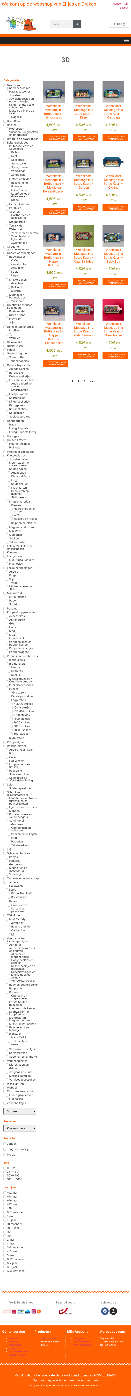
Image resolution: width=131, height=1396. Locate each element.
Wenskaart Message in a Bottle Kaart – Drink (83, 111)
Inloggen (117, 3)
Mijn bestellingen (82, 1341)
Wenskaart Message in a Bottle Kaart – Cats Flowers (83, 329)
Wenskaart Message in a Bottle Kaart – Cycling (113, 181)
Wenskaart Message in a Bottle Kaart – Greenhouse (113, 329)
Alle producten (48, 1338)
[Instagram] (113, 1311)
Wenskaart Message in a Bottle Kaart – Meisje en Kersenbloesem (54, 183)
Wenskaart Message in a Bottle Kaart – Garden (83, 181)
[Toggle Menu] (126, 40)
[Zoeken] (77, 24)
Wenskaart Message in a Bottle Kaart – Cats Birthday (83, 255)
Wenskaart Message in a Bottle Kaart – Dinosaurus (54, 111)
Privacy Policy (15, 1348)
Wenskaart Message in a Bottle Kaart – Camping (113, 111)
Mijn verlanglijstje (82, 1345)
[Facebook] (105, 1311)
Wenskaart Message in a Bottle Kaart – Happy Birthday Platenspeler (54, 333)
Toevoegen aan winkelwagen (57, 137)
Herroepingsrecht (17, 1355)
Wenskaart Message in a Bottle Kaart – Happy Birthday (54, 257)
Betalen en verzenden (19, 1351)
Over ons (13, 1338)
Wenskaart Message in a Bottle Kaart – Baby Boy (113, 255)
